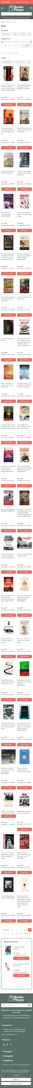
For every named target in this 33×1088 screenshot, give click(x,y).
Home (3, 22)
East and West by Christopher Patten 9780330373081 (6, 214)
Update (27, 45)
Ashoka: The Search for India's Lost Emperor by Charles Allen (7, 385)
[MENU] (2, 8)
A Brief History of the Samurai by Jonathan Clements (6, 640)
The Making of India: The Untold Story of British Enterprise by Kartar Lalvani (8, 556)
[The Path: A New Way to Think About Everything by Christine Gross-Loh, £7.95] (8, 668)
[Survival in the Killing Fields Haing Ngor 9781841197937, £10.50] (8, 498)
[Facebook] (11, 1044)
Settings (16, 1075)
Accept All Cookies (16, 1083)
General (23, 34)
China (15, 34)
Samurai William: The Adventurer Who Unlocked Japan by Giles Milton (24, 426)
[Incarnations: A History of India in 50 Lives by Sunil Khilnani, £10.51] (24, 627)
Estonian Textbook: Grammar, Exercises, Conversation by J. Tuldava (24, 769)
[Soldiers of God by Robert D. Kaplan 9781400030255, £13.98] (8, 800)
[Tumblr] (7, 1044)
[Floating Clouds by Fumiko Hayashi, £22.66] (8, 327)
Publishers (8, 1060)
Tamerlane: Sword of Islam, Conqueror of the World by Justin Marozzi (24, 173)
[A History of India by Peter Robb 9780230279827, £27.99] (8, 160)
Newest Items (19, 62)
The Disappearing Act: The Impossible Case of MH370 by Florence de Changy (24, 385)
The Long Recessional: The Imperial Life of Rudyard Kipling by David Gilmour (24, 86)
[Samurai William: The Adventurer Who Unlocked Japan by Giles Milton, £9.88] (24, 413)
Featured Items (6, 62)
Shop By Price (5, 39)
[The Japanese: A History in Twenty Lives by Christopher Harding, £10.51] (24, 201)
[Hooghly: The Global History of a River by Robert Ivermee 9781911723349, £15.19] (24, 116)
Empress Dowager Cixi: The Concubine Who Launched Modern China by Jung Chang (8, 426)
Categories (4, 30)
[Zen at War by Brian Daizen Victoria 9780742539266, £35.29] (8, 884)
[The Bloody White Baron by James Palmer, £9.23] (24, 285)
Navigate (8, 1051)
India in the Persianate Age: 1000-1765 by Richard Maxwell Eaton (8, 298)
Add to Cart (21, 958)
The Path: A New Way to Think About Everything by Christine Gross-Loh (8, 681)
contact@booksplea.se (10, 1034)
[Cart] (31, 8)
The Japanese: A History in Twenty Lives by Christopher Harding (24, 214)
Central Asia (6, 34)
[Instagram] (4, 1044)
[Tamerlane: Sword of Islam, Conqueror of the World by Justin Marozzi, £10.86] (24, 160)
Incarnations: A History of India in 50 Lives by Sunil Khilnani (23, 640)
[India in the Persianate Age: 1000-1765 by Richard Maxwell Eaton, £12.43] (8, 285)
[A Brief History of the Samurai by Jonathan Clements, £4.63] (8, 627)
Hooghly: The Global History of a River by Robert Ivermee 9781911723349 (24, 129)
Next (29, 942)
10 (21, 933)
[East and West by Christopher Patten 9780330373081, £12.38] (8, 201)
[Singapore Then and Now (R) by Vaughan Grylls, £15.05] (24, 543)
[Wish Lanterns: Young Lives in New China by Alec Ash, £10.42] (24, 800)
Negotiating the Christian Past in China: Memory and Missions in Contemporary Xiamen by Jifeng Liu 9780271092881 (24, 727)
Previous (26, 942)
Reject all (16, 1079)
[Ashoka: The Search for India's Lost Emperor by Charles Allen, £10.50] (8, 372)
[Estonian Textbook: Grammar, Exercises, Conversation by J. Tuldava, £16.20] (24, 756)
